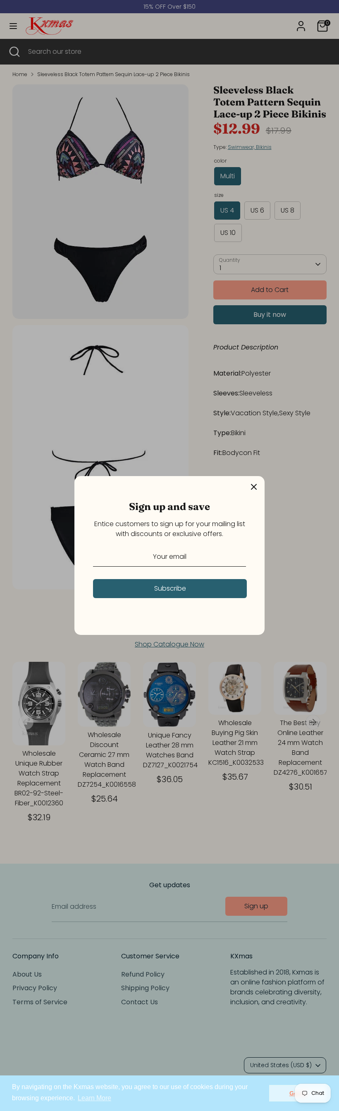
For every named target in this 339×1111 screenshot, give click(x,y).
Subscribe (170, 588)
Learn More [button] (94, 1097)
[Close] (254, 487)
